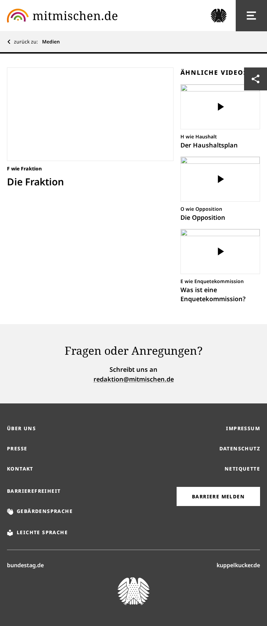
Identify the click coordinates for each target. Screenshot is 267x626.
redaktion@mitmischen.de (134, 379)
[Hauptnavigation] (251, 15)
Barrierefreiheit (33, 491)
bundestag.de (25, 565)
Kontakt (20, 468)
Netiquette (242, 468)
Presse (17, 448)
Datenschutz (239, 448)
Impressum (243, 428)
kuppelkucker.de (238, 565)
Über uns (21, 428)
